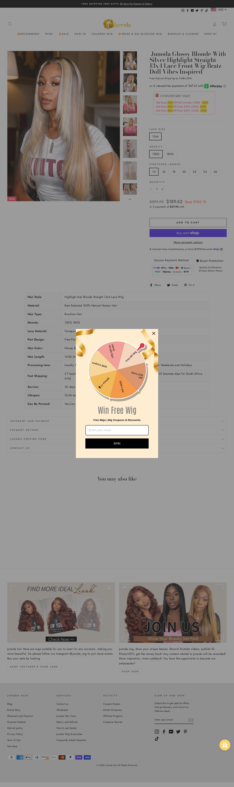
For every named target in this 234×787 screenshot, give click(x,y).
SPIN (117, 443)
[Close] (153, 333)
